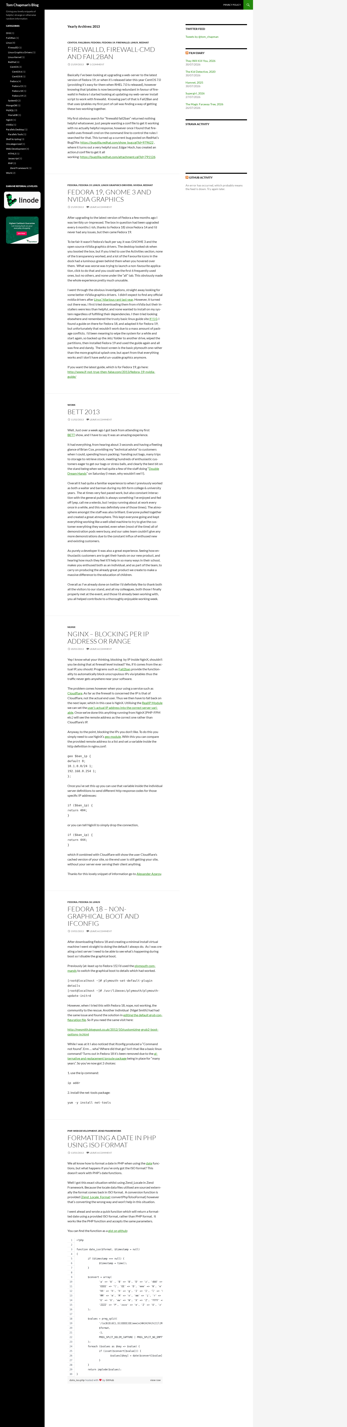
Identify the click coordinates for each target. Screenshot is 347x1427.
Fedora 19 (108, 42)
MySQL (10, 110)
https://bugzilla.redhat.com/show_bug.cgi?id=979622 (116, 142)
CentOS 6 (17, 71)
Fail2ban (124, 669)
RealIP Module (152, 703)
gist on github (117, 1231)
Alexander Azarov (149, 874)
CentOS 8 (17, 76)
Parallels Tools (15, 134)
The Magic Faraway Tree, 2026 (204, 104)
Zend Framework (109, 1130)
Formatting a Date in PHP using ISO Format (111, 1141)
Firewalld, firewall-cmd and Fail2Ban (111, 53)
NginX (71, 627)
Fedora (96, 42)
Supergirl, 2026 (195, 93)
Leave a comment (101, 207)
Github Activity (200, 177)
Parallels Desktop (15, 129)
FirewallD (123, 42)
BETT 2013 (83, 412)
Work (71, 404)
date (149, 1163)
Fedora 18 (85, 902)
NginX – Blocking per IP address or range (108, 637)
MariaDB (13, 115)
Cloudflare (74, 693)
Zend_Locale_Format (96, 1197)
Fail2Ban (84, 42)
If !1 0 (153, 319)
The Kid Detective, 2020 (200, 71)
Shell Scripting (13, 139)
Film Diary (196, 53)
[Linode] (23, 201)
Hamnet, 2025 (194, 82)
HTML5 (12, 153)
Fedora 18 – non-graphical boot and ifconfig (103, 916)
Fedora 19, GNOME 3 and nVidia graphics (109, 195)
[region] (115, 1307)
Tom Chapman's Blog (22, 5)
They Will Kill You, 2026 (200, 60)
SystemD (12, 100)
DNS (8, 33)
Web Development (85, 1130)
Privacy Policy (232, 4)
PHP (69, 1130)
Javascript (13, 158)
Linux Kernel (14, 57)
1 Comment (97, 64)
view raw (155, 1380)
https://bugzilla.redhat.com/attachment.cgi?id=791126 (117, 157)
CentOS (72, 42)
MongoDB (11, 105)
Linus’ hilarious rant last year (113, 299)
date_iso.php (77, 1380)
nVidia (137, 185)
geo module (113, 736)
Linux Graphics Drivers (116, 185)
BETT (71, 435)
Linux (134, 42)
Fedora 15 (17, 86)
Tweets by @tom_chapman (202, 36)
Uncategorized (14, 143)
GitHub (110, 1380)
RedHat (144, 42)
